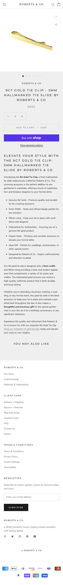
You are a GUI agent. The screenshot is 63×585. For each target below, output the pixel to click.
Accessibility (10, 467)
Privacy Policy (11, 456)
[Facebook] (5, 536)
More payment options (31, 145)
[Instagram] (20, 536)
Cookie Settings (12, 461)
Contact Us (9, 428)
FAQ (6, 423)
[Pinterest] (27, 536)
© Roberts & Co (31, 550)
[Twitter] (12, 536)
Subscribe (16, 507)
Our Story (9, 374)
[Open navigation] (4, 4)
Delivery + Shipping (13, 402)
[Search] (53, 4)
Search (7, 433)
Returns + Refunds (13, 407)
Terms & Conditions (14, 451)
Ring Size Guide (12, 412)
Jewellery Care (11, 418)
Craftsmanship (11, 379)
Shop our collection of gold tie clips (22, 329)
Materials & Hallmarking (16, 384)
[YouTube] (35, 536)
